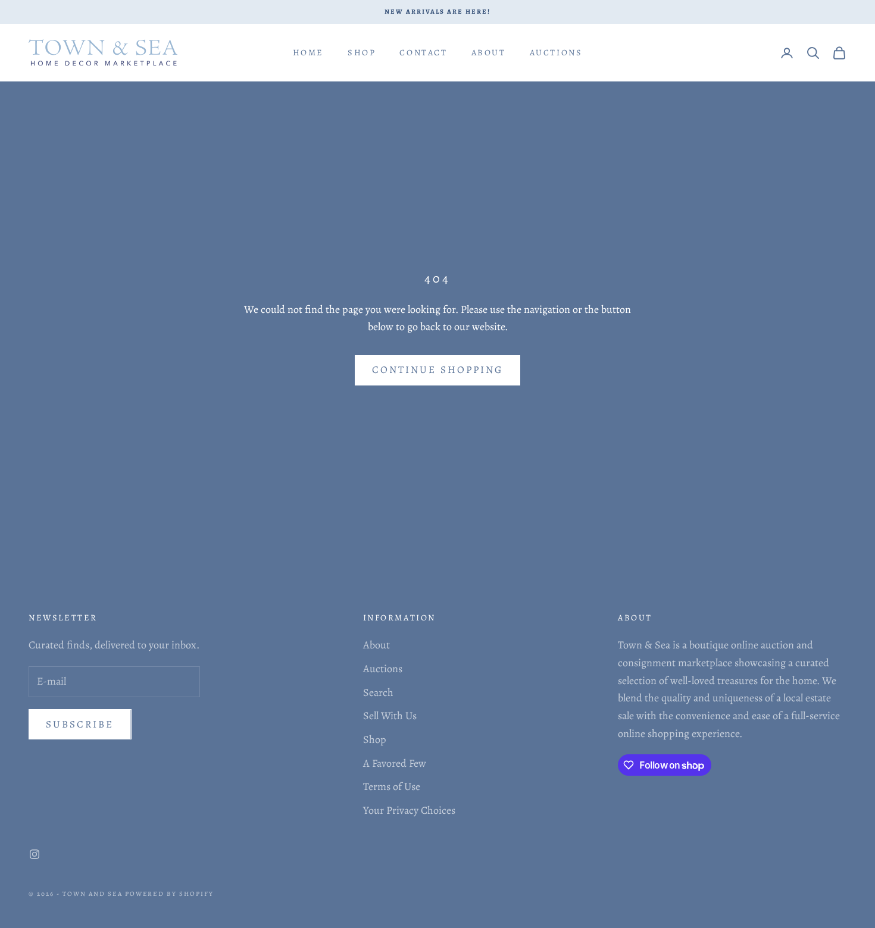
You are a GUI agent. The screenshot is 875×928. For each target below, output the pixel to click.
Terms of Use (391, 786)
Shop (362, 52)
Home (308, 52)
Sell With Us (390, 715)
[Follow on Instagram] (34, 854)
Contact (423, 52)
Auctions (556, 52)
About (488, 52)
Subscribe (80, 724)
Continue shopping (437, 370)
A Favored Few (394, 763)
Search (378, 692)
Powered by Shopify (169, 893)
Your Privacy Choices (409, 810)
